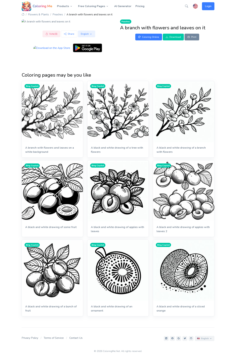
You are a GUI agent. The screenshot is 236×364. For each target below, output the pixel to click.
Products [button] (63, 6)
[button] (186, 6)
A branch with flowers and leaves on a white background (49, 150)
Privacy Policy (30, 338)
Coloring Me (42, 6)
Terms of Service (54, 338)
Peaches (58, 14)
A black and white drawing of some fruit (51, 227)
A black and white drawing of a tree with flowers (117, 150)
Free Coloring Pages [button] (91, 6)
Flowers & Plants (38, 14)
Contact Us (76, 338)
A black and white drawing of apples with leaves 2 (183, 229)
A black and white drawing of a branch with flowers (181, 150)
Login (208, 6)
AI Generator (122, 6)
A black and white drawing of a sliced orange (181, 309)
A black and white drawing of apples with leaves (117, 229)
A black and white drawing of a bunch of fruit (51, 309)
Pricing (139, 6)
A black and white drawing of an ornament (111, 309)
